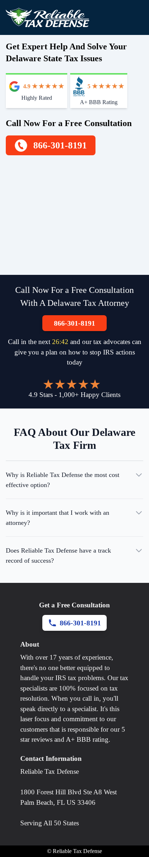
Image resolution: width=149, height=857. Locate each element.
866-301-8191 (74, 323)
